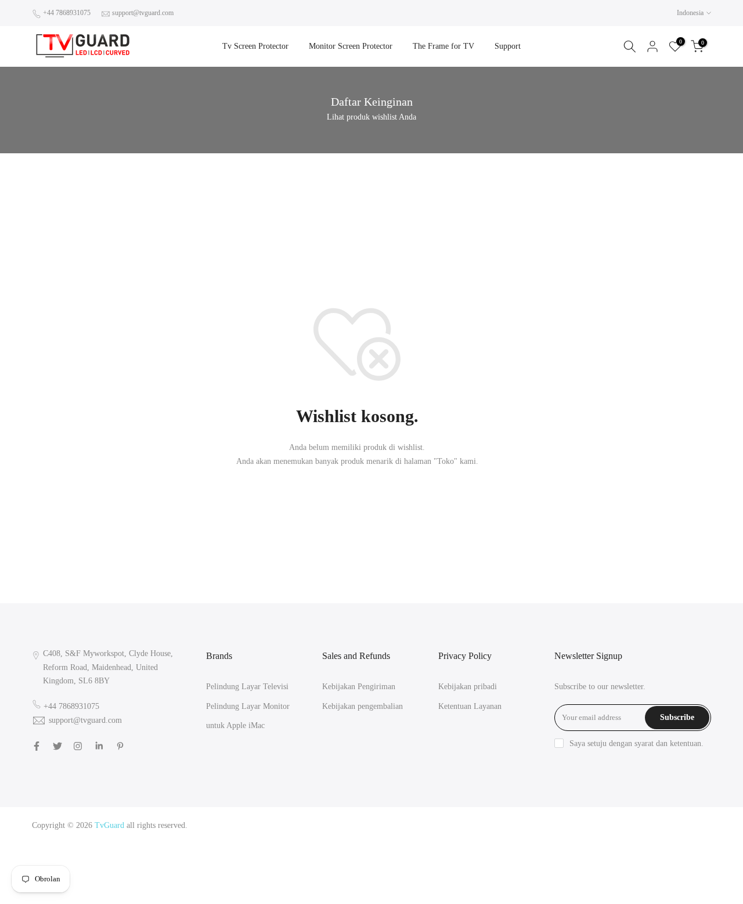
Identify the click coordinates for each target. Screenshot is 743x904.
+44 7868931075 (67, 13)
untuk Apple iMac (235, 725)
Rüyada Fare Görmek (570, 866)
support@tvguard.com (143, 13)
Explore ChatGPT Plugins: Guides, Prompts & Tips (625, 825)
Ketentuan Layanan (470, 706)
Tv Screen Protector (255, 46)
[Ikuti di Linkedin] (98, 746)
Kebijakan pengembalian (362, 706)
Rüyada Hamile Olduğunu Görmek (609, 852)
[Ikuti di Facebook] (36, 746)
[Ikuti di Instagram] (78, 746)
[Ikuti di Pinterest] (120, 746)
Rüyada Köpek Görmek (645, 866)
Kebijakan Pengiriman (358, 686)
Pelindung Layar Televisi (247, 686)
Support (508, 46)
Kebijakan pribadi (467, 686)
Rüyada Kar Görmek (631, 880)
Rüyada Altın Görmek (620, 838)
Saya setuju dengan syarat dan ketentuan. (636, 743)
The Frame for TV (443, 46)
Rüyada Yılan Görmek (545, 838)
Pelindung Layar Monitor (248, 706)
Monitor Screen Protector (350, 46)
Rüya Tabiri (518, 825)
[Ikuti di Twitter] (57, 746)
